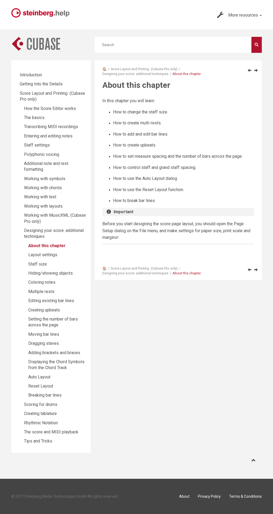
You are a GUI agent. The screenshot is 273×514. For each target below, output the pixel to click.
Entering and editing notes (48, 136)
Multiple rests (41, 291)
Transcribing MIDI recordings (51, 126)
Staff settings (37, 145)
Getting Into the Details (41, 83)
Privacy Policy (209, 496)
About (184, 496)
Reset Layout (40, 386)
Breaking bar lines (45, 395)
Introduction (31, 74)
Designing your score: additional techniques (135, 74)
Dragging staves (43, 343)
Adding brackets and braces (54, 352)
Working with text (40, 196)
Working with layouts (43, 206)
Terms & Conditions (245, 496)
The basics (34, 117)
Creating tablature (40, 413)
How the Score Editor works (50, 108)
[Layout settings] (256, 70)
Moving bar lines (43, 334)
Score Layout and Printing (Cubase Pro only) (144, 69)
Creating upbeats (44, 310)
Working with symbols (44, 178)
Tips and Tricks (38, 441)
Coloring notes (41, 282)
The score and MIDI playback (51, 431)
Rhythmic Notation (41, 422)
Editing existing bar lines (51, 300)
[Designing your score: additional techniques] (249, 70)
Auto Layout (39, 376)
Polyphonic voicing (41, 154)
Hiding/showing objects (50, 273)
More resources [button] (243, 15)
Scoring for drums (40, 404)
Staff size (37, 264)
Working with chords (43, 187)
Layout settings (42, 254)
